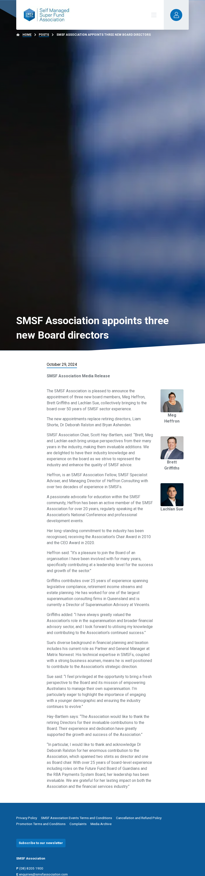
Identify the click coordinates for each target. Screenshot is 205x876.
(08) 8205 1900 (31, 868)
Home (27, 34)
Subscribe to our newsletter (41, 843)
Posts (44, 34)
